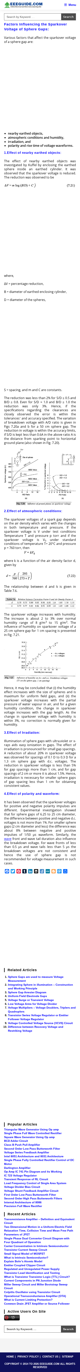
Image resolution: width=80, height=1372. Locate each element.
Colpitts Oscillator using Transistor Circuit (32, 1292)
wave (7, 839)
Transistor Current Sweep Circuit (25, 1249)
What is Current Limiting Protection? (28, 1299)
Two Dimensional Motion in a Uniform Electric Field (38, 1226)
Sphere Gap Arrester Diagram (27, 992)
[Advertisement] (40, 88)
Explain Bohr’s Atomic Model (23, 1261)
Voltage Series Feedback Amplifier (26, 1152)
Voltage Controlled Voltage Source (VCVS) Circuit (40, 1023)
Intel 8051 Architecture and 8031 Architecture (33, 1156)
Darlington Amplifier (17, 1167)
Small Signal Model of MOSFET (24, 1253)
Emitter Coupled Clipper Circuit (24, 1265)
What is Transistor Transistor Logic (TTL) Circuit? (37, 1276)
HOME (10, 1356)
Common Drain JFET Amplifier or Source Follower (37, 1303)
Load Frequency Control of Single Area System (35, 1183)
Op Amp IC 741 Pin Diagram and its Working (33, 1171)
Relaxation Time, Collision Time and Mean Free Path (38, 1230)
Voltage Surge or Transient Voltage (31, 1000)
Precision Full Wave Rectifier (23, 1206)
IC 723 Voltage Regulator (20, 1175)
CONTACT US (50, 1356)
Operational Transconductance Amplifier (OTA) (35, 1296)
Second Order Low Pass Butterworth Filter (32, 1148)
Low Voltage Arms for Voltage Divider (32, 1003)
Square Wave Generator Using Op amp (29, 1137)
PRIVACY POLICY (28, 1356)
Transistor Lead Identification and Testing (32, 1272)
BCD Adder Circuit (16, 1140)
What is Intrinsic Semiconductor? (26, 1257)
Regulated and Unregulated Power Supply (32, 1269)
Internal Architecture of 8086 (23, 1202)
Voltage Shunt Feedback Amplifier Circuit (31, 1190)
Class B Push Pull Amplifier (22, 1144)
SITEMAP (67, 1356)
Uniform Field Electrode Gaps (27, 996)
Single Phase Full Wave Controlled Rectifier (33, 1133)
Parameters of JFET (17, 1234)
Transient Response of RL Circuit (26, 1179)
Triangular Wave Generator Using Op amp (31, 1129)
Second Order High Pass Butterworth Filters (33, 1198)
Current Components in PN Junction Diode (32, 1280)
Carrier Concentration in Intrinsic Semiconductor (36, 1246)
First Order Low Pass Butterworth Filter (30, 1194)
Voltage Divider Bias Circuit (22, 1186)
